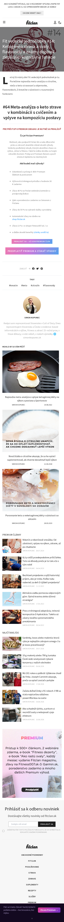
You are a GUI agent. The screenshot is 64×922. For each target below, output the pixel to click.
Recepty (32, 890)
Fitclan (32, 861)
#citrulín (35, 285)
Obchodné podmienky (32, 855)
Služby (32, 896)
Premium (32, 902)
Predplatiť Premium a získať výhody (32, 250)
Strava (32, 872)
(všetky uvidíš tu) (41, 232)
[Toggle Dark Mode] (60, 22)
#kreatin (13, 285)
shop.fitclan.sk (18, 219)
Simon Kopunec (32, 317)
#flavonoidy (49, 285)
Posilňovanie (32, 866)
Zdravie (32, 878)
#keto (24, 285)
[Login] (55, 22)
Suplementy (32, 884)
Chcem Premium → (49, 910)
